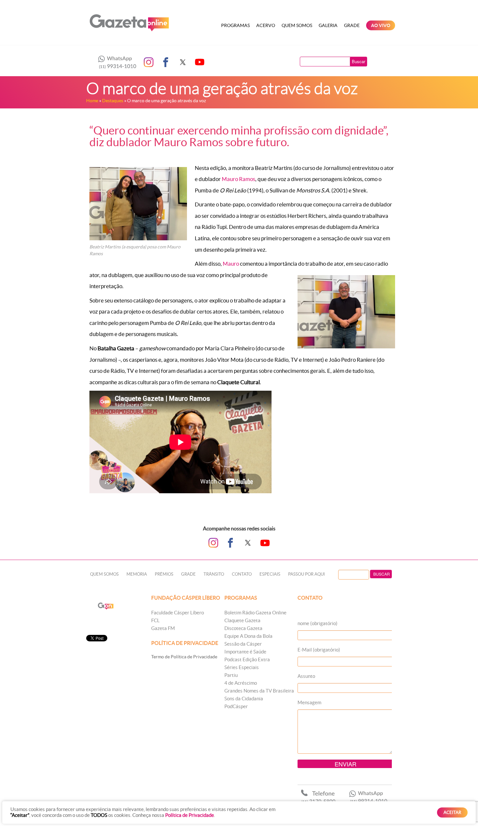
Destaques (112, 100)
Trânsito (214, 574)
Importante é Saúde (245, 651)
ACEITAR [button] (452, 812)
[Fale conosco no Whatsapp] (115, 62)
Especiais (269, 574)
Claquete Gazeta (242, 620)
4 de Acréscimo (240, 683)
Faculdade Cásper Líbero (177, 612)
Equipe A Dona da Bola (248, 636)
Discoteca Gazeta (243, 628)
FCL (155, 620)
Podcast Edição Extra (247, 659)
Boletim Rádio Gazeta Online (255, 612)
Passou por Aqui (306, 574)
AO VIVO (380, 25)
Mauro (231, 263)
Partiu (231, 675)
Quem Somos (297, 25)
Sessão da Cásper (243, 644)
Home (92, 100)
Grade (352, 25)
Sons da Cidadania (243, 698)
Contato (242, 574)
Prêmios (164, 574)
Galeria (328, 25)
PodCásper (236, 706)
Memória (136, 574)
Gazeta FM (163, 628)
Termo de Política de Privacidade (184, 656)
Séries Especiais (241, 667)
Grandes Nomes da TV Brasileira (259, 690)
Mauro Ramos (238, 179)
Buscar (358, 61)
